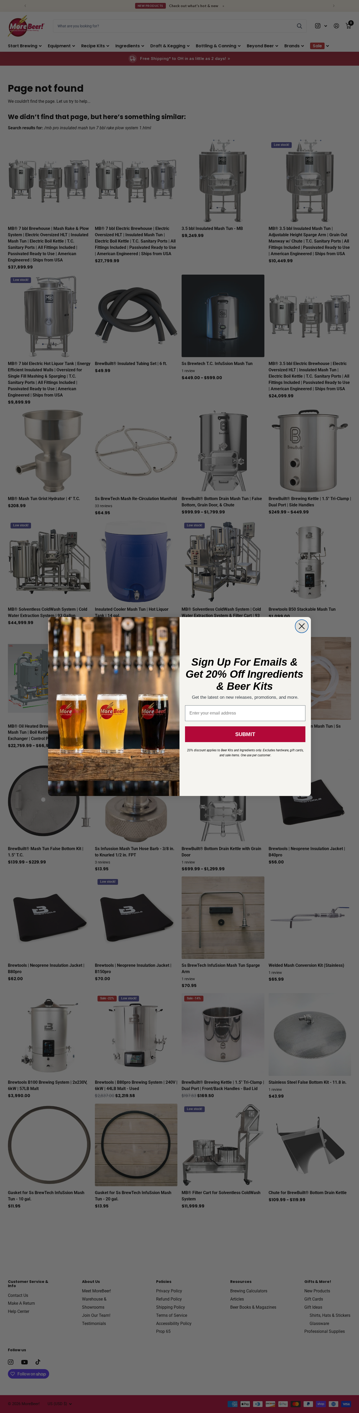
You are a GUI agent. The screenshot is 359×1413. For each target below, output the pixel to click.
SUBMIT (245, 734)
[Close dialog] (301, 626)
